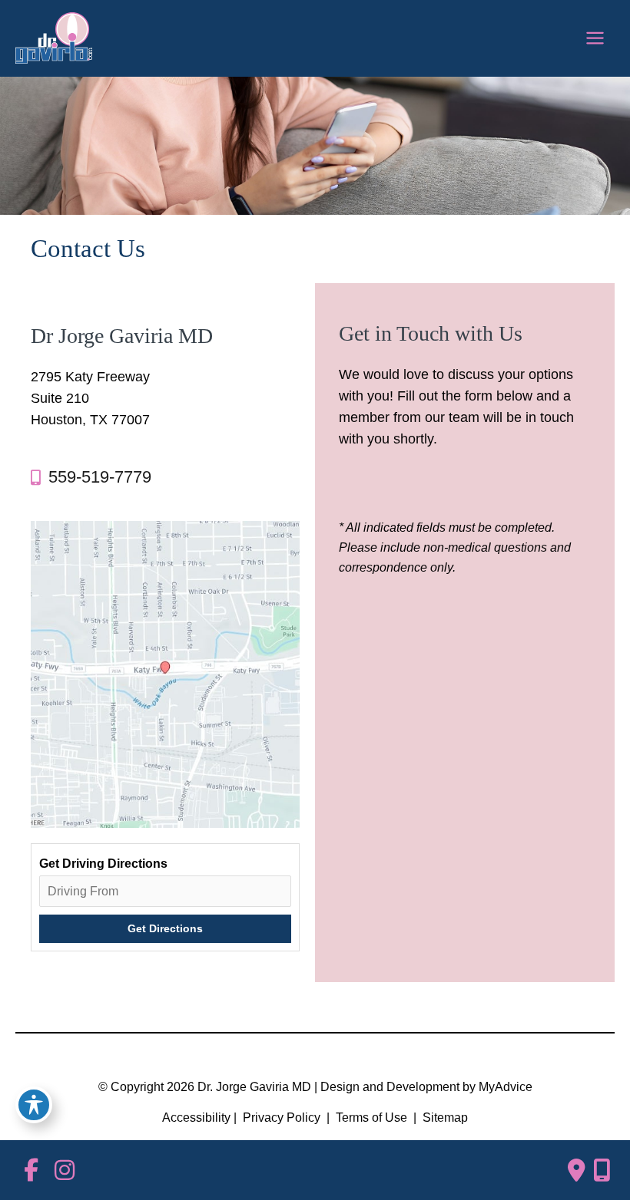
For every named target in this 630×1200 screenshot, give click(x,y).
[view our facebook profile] (30, 1170)
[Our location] (602, 1170)
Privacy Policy (281, 1117)
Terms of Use (371, 1117)
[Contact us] (576, 1170)
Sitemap (443, 1117)
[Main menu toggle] (595, 38)
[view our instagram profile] (64, 1170)
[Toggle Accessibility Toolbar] (33, 1104)
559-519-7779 (99, 476)
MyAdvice (505, 1086)
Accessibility (196, 1117)
